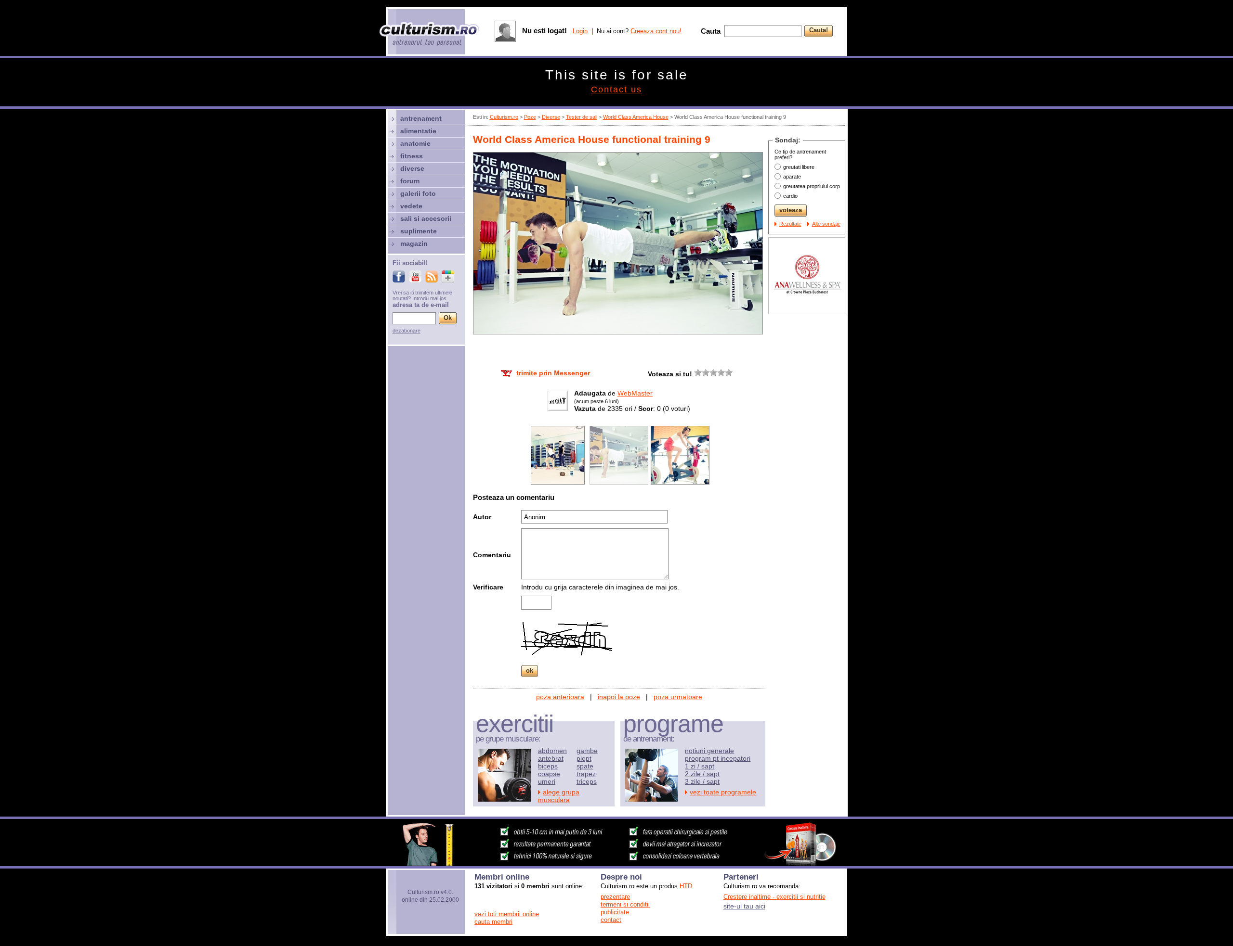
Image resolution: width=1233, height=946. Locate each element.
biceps (548, 766)
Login (580, 31)
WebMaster (635, 393)
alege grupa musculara (558, 796)
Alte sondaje (826, 224)
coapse (549, 774)
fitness (411, 156)
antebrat (551, 758)
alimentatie (418, 131)
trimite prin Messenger (553, 373)
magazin (414, 243)
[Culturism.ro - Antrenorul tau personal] (429, 35)
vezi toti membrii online (506, 914)
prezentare (615, 896)
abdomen (552, 750)
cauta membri (493, 921)
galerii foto (418, 193)
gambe (587, 750)
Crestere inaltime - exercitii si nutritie (774, 896)
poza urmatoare (678, 697)
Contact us (616, 89)
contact (611, 919)
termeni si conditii (625, 904)
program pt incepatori (717, 758)
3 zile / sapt (702, 781)
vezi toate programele (723, 792)
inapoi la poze (619, 697)
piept (584, 758)
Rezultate (790, 224)
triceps (587, 781)
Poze (530, 117)
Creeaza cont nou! (656, 31)
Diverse (551, 117)
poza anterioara (560, 697)
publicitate (615, 912)
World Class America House (636, 117)
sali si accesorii (425, 218)
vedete (411, 206)
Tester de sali (581, 117)
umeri (546, 781)
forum (410, 181)
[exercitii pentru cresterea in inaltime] (616, 863)
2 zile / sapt (702, 774)
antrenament (421, 118)
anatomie (415, 143)
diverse (412, 168)
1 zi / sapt (699, 766)
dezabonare (406, 330)
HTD (686, 886)
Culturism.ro (504, 117)
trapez (586, 774)
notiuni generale (709, 750)
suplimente (418, 231)
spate (585, 766)
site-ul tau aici (744, 906)
